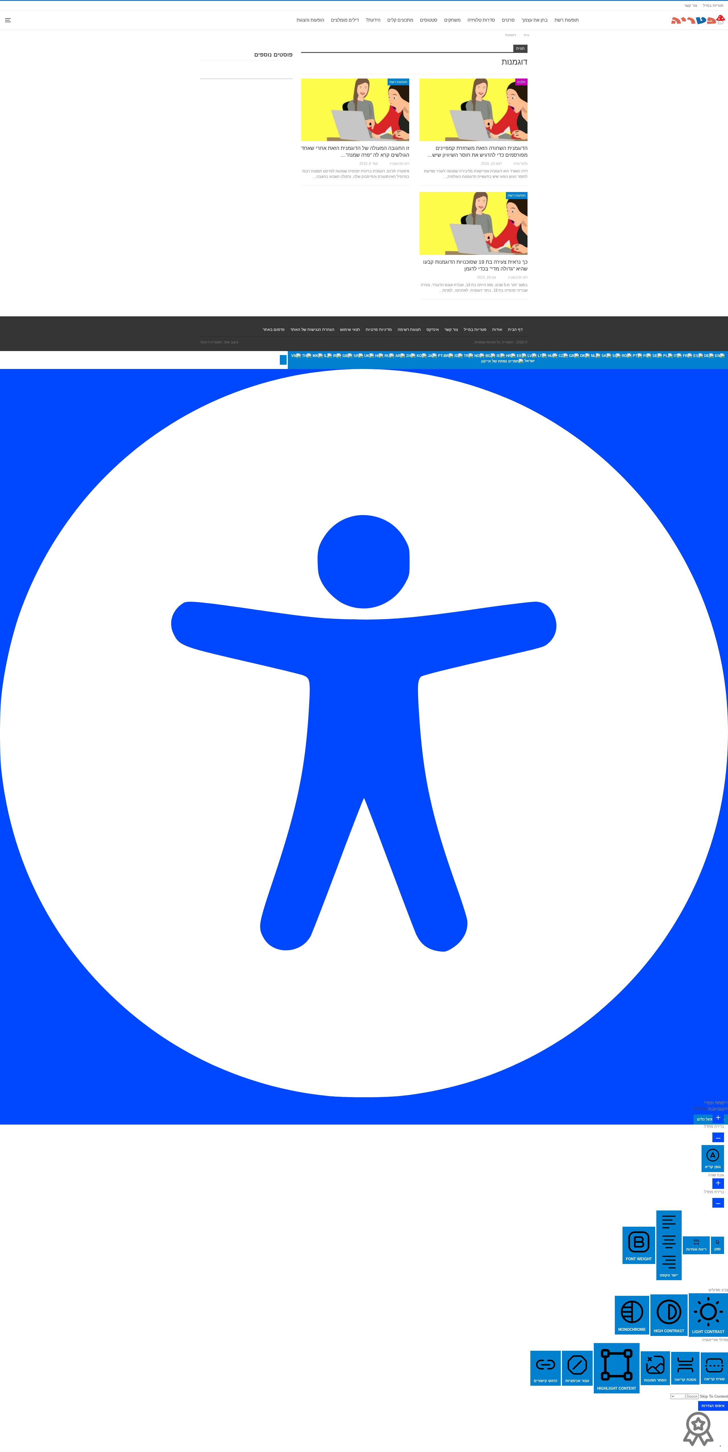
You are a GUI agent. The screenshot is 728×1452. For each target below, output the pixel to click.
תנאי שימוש (350, 329)
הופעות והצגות (310, 20)
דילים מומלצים (345, 20)
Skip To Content (714, 1396)
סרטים (508, 20)
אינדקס (433, 329)
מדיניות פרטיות (379, 329)
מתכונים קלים (400, 20)
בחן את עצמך (535, 20)
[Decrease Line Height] (718, 1203)
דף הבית (515, 329)
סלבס (521, 82)
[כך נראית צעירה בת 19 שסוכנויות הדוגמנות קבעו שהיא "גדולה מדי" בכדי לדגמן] (473, 223)
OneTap (700, 1108)
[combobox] (508, 360)
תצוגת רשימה (409, 329)
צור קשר (690, 5)
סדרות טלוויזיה (481, 20)
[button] (283, 360)
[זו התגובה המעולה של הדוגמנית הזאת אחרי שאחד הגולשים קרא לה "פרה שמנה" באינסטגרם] (355, 110)
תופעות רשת (567, 20)
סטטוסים (428, 20)
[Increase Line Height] (718, 1183)
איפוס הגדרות (713, 1406)
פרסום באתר (274, 329)
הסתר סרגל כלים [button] (711, 1119)
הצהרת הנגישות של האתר (312, 329)
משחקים (452, 20)
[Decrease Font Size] (718, 1137)
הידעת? (373, 20)
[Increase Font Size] (718, 1118)
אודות (497, 329)
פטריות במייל (713, 5)
